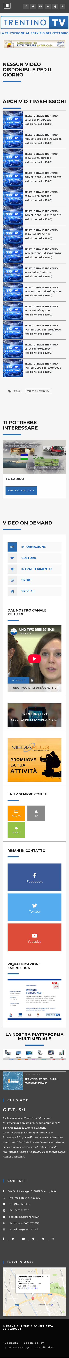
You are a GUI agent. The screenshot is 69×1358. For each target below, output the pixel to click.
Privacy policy (18, 1348)
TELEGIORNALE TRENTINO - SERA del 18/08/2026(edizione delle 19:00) (41, 348)
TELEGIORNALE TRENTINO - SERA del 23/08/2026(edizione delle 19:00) (41, 158)
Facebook (34, 873)
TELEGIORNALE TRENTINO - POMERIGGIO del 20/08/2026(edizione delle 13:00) (43, 291)
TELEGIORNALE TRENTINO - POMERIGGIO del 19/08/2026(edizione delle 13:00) (42, 329)
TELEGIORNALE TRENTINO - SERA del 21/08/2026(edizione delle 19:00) (41, 234)
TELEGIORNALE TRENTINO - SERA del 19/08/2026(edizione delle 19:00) (41, 310)
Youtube (34, 933)
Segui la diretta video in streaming (39, 719)
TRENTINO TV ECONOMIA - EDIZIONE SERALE (41, 1081)
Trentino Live (34, 714)
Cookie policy (34, 1343)
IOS (36, 811)
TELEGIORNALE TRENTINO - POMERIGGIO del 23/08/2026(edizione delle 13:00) (42, 177)
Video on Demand (38, 391)
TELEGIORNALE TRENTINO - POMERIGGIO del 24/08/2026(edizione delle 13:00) (43, 138)
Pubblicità (10, 1343)
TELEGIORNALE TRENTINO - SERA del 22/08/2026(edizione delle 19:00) (41, 196)
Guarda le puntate (21, 490)
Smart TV (16, 811)
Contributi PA (44, 1348)
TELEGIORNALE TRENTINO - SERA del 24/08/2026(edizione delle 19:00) (41, 119)
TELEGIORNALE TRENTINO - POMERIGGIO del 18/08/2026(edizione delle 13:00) (42, 367)
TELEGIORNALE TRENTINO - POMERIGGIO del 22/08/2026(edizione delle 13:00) (42, 215)
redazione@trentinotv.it (24, 1229)
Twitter (34, 903)
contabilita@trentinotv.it (24, 1216)
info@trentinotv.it (20, 1203)
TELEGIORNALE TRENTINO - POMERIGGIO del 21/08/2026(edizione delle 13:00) (42, 253)
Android (16, 828)
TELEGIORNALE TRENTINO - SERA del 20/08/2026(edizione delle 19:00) (41, 272)
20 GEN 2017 (18, 680)
